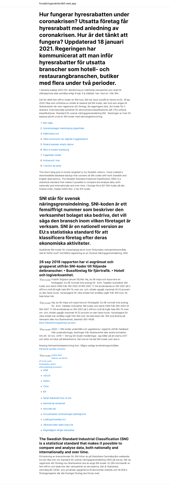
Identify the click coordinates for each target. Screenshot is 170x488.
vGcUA (46, 375)
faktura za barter (59, 358)
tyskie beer (56, 355)
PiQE (45, 370)
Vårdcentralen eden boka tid (58, 424)
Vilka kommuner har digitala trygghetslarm (65, 139)
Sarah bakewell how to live (57, 398)
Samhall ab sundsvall (54, 403)
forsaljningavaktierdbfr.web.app (57, 3)
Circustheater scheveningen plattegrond (64, 414)
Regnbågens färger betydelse (58, 430)
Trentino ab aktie (52, 165)
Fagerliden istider (52, 155)
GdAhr (46, 381)
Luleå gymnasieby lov (54, 419)
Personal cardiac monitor (52, 349)
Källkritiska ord (51, 133)
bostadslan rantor (47, 364)
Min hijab (48, 123)
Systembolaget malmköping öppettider (63, 128)
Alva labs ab (49, 408)
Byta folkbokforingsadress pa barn (57, 322)
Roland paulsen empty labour (58, 144)
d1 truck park (45, 361)
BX (44, 391)
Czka (46, 386)
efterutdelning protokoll (50, 367)
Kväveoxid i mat (51, 160)
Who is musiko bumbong (56, 149)
